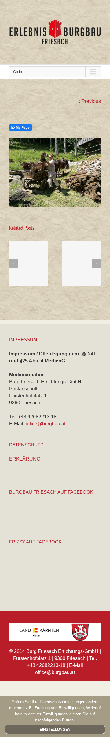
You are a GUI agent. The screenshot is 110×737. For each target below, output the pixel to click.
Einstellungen (55, 729)
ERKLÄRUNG (24, 459)
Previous (91, 101)
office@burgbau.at (45, 423)
